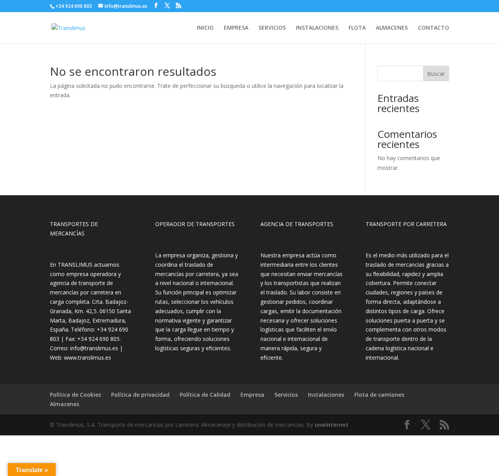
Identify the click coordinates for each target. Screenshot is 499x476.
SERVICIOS (272, 28)
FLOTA (357, 28)
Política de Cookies (75, 394)
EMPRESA (236, 28)
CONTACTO (433, 28)
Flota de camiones (379, 394)
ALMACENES (392, 28)
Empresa (252, 394)
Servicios (286, 394)
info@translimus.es (94, 348)
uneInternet (332, 424)
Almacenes (64, 404)
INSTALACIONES (317, 28)
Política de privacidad (140, 394)
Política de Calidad (205, 394)
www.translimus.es (87, 357)
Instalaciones (326, 394)
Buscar (436, 73)
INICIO (205, 28)
